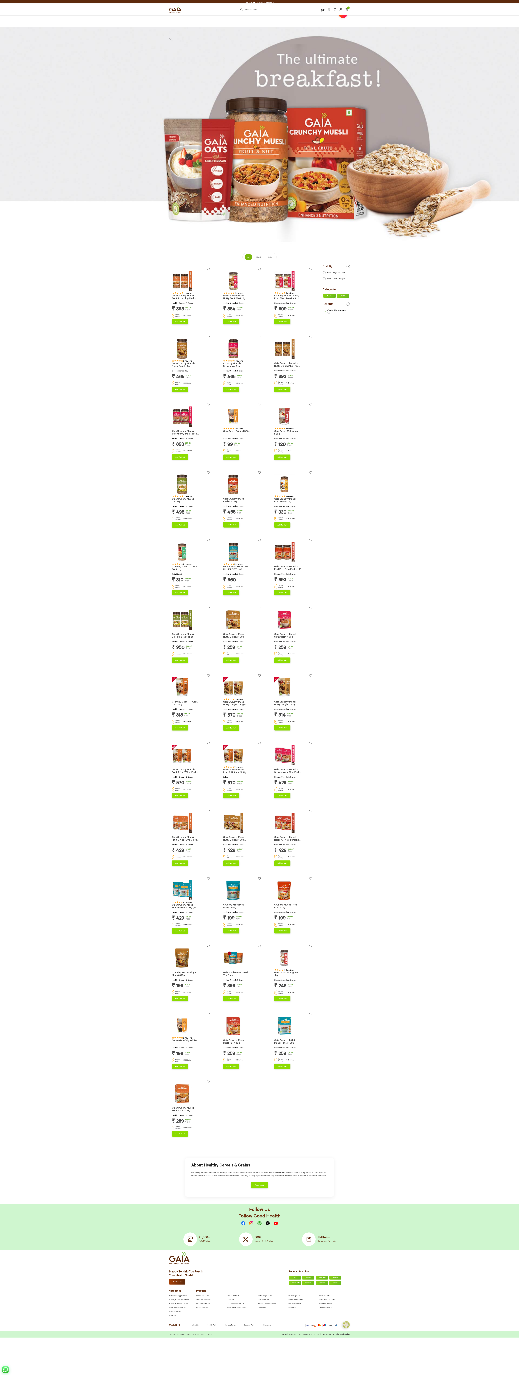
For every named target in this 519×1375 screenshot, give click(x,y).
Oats (343, 296)
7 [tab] (181, 425)
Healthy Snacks (175, 1312)
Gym (295, 1278)
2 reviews (187, 361)
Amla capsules (324, 1296)
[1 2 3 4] (293, 417)
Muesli (329, 296)
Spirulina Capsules (203, 1304)
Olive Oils (230, 1300)
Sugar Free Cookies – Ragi (237, 1308)
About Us (195, 1325)
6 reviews (290, 970)
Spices (308, 1278)
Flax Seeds (262, 1308)
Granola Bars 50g (325, 1308)
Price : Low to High (336, 279)
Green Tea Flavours (295, 1300)
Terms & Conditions (176, 1334)
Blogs (210, 1334)
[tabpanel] (191, 281)
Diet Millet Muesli (294, 1304)
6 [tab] (231, 425)
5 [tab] (178, 425)
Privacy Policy (230, 1325)
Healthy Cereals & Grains (178, 1304)
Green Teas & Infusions (177, 1308)
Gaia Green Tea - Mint (327, 1300)
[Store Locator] (329, 9)
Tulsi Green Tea (263, 1300)
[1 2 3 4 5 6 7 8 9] (242, 755)
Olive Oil (308, 1283)
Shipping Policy (249, 1325)
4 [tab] (228, 425)
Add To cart (180, 322)
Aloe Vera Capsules (203, 1300)
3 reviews (187, 564)
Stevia (335, 1283)
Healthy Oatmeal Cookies (267, 1304)
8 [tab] (285, 1034)
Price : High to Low (336, 273)
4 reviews (187, 902)
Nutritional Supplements (178, 1296)
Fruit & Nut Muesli (202, 1296)
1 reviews (188, 293)
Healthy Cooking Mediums (179, 1300)
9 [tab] (184, 899)
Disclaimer (267, 1325)
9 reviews (290, 496)
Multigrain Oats (202, 1308)
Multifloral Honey (325, 1304)
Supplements (295, 1283)
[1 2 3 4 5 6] (191, 281)
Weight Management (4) (337, 312)
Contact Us (177, 1282)
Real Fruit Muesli (233, 1296)
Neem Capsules (294, 1296)
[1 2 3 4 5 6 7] (242, 281)
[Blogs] (323, 9)
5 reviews (290, 293)
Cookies (322, 1283)
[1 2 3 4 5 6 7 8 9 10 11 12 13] (242, 958)
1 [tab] (172, 425)
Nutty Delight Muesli (265, 1296)
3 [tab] (175, 425)
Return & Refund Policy (195, 1334)
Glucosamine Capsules (235, 1304)
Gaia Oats (292, 1308)
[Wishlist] (335, 9)
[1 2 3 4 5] (191, 552)
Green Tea (322, 1278)
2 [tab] (225, 425)
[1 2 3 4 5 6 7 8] (191, 349)
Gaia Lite (172, 1316)
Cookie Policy (212, 1325)
